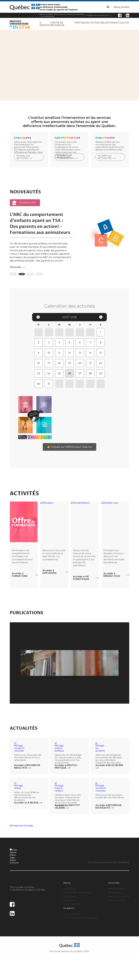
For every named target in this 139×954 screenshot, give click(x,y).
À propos (45, 24)
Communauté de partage (81, 917)
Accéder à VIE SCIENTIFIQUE (81, 577)
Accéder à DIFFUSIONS (49, 571)
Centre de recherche (57, 24)
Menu (67, 883)
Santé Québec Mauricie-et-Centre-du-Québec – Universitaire (62, 15)
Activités (92, 22)
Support (69, 908)
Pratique (81, 22)
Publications (106, 22)
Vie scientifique (118, 896)
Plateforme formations (97, 15)
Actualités (122, 22)
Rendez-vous (117, 900)
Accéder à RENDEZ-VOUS (111, 574)
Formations (116, 888)
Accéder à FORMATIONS (20, 574)
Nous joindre (121, 7)
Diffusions (115, 892)
